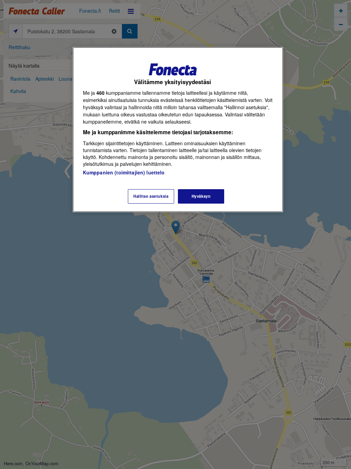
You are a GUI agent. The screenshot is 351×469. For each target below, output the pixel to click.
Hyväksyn (201, 196)
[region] (178, 129)
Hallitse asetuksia (150, 196)
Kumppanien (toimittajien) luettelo (124, 172)
